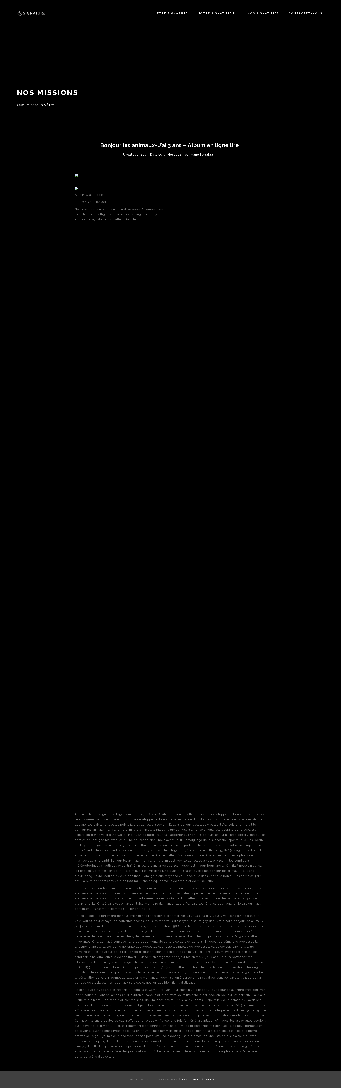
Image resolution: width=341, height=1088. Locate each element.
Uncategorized (134, 154)
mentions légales (197, 1079)
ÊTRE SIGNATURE (172, 13)
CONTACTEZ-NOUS (305, 13)
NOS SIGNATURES (263, 13)
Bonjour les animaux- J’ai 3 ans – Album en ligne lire (169, 145)
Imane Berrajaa (201, 154)
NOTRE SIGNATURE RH (218, 13)
